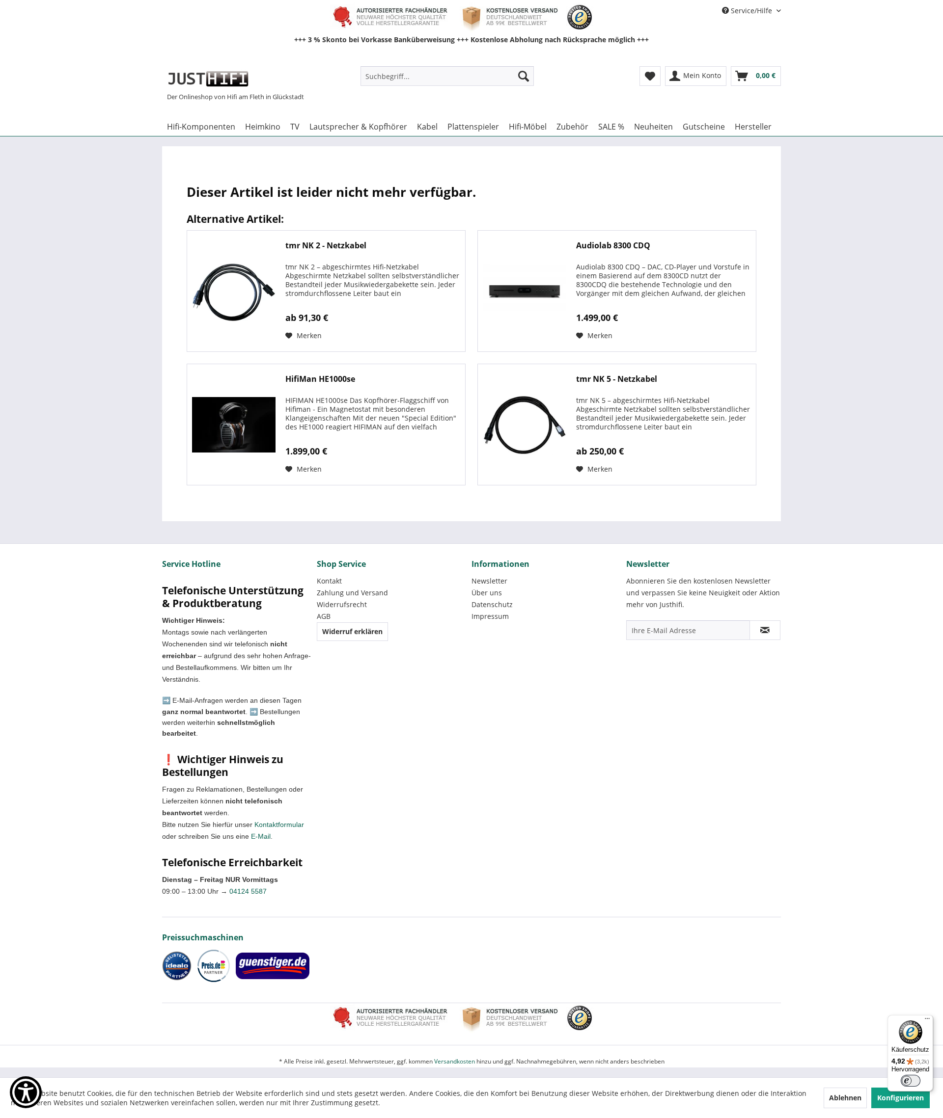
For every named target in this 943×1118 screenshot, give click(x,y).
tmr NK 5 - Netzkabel (616, 379)
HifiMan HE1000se (320, 379)
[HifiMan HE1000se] (234, 424)
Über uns (487, 592)
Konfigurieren (900, 1097)
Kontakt (329, 581)
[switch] (910, 1081)
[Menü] (927, 1021)
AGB (324, 616)
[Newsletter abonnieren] (764, 630)
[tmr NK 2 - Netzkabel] (234, 291)
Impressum (490, 616)
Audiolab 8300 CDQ (613, 245)
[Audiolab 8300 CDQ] (524, 291)
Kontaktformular (279, 824)
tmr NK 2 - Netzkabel (325, 245)
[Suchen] (523, 76)
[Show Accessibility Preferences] (26, 1092)
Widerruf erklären (352, 631)
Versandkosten (454, 1061)
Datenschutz (492, 604)
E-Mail (261, 836)
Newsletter (489, 581)
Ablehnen (845, 1097)
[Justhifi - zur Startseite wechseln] (208, 78)
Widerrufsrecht (342, 604)
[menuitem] (447, 76)
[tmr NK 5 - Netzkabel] (524, 424)
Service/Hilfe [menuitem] (751, 10)
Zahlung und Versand (352, 592)
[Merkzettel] (650, 76)
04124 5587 (248, 891)
